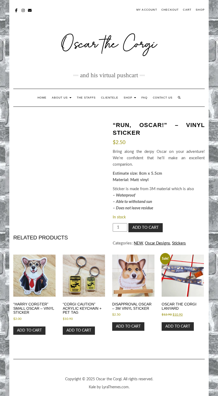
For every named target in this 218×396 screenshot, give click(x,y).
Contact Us (163, 97)
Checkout (170, 9)
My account (146, 9)
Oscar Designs (157, 243)
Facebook (16, 10)
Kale (92, 387)
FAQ (144, 97)
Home (42, 97)
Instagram (23, 10)
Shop (200, 9)
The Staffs (86, 97)
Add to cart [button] (29, 330)
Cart (187, 9)
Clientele (109, 97)
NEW (138, 243)
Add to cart (145, 228)
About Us (60, 97)
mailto (30, 10)
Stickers (179, 243)
